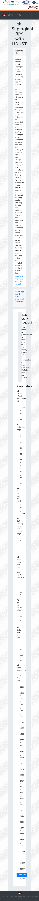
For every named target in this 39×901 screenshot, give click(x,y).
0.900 (22, 687)
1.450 (22, 705)
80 (21, 472)
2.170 (22, 798)
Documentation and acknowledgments (19, 297)
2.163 (22, 763)
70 (21, 460)
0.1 (21, 617)
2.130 (22, 746)
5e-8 (21, 593)
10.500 (22, 845)
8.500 (22, 834)
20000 (22, 414)
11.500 (22, 851)
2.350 (22, 822)
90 (21, 483)
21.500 (22, 863)
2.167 (22, 781)
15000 (22, 408)
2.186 (22, 810)
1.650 (22, 716)
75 (21, 466)
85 (21, 477)
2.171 (22, 804)
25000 (22, 420)
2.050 (22, 740)
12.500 (22, 857)
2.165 (22, 775)
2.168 (22, 787)
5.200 (22, 828)
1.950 (22, 734)
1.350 (22, 699)
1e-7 (21, 585)
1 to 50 (21, 646)
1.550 (22, 710)
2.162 (22, 757)
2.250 (22, 816)
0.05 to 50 (21, 657)
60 (21, 454)
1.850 (22, 728)
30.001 (22, 869)
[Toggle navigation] (34, 15)
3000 (22, 508)
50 (21, 448)
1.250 (22, 693)
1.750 (22, 722)
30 (21, 442)
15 (21, 552)
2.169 (22, 793)
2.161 (22, 752)
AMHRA (14, 15)
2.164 (22, 769)
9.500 (22, 840)
